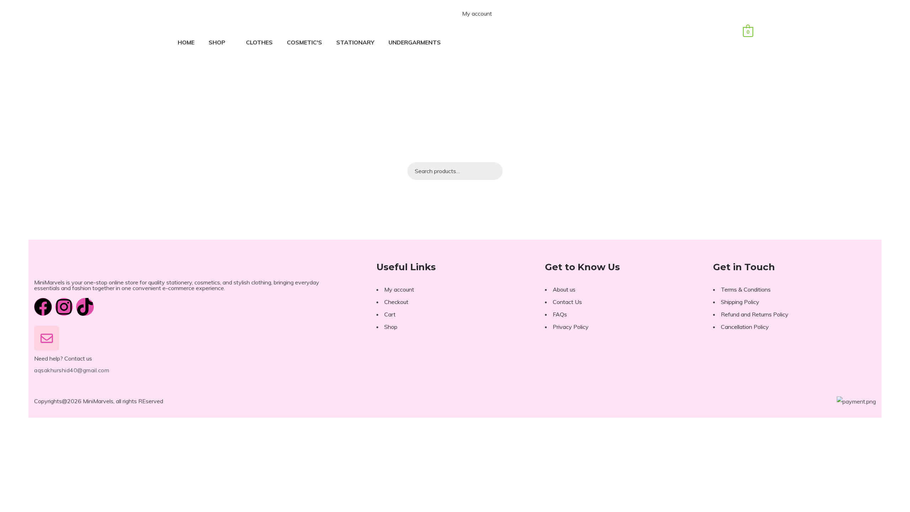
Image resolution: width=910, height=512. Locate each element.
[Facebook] (43, 307)
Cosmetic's (304, 42)
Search (494, 171)
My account (477, 13)
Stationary (355, 42)
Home (186, 42)
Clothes (259, 42)
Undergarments (415, 42)
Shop (217, 42)
